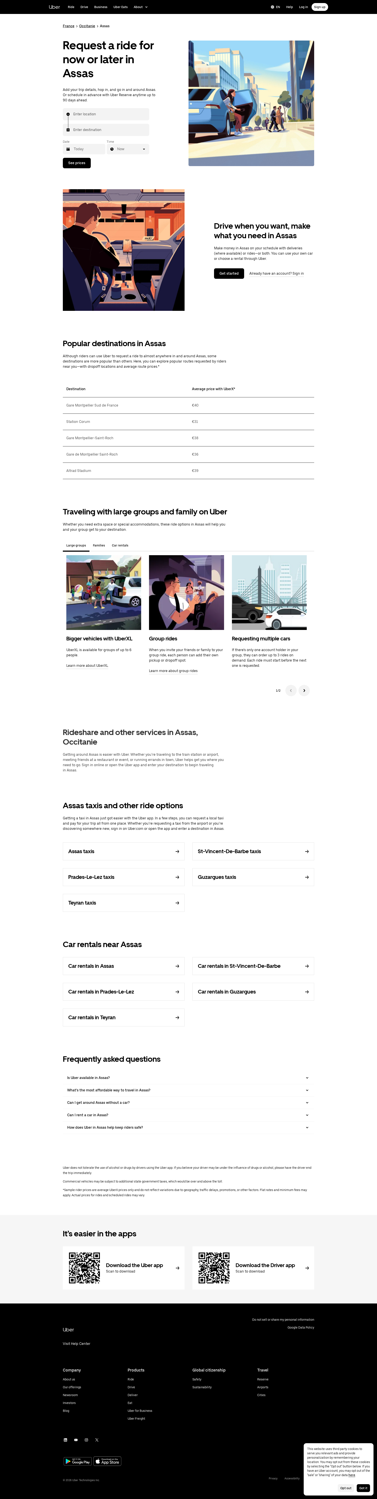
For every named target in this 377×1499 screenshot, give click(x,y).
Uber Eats (120, 7)
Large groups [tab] (76, 545)
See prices (76, 163)
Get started (229, 273)
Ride (71, 7)
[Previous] (291, 690)
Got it (363, 1488)
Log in (303, 7)
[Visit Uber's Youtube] (76, 1440)
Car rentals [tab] (120, 545)
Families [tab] (99, 545)
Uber (54, 7)
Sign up (320, 7)
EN (278, 7)
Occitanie (87, 26)
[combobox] (73, 114)
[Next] (304, 690)
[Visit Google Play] (78, 1461)
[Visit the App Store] (107, 1461)
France (68, 26)
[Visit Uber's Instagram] (86, 1440)
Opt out (345, 1488)
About (138, 7)
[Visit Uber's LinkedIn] (65, 1440)
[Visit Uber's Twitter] (97, 1440)
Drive (84, 7)
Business (100, 7)
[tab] (135, 545)
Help (289, 7)
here (351, 1475)
